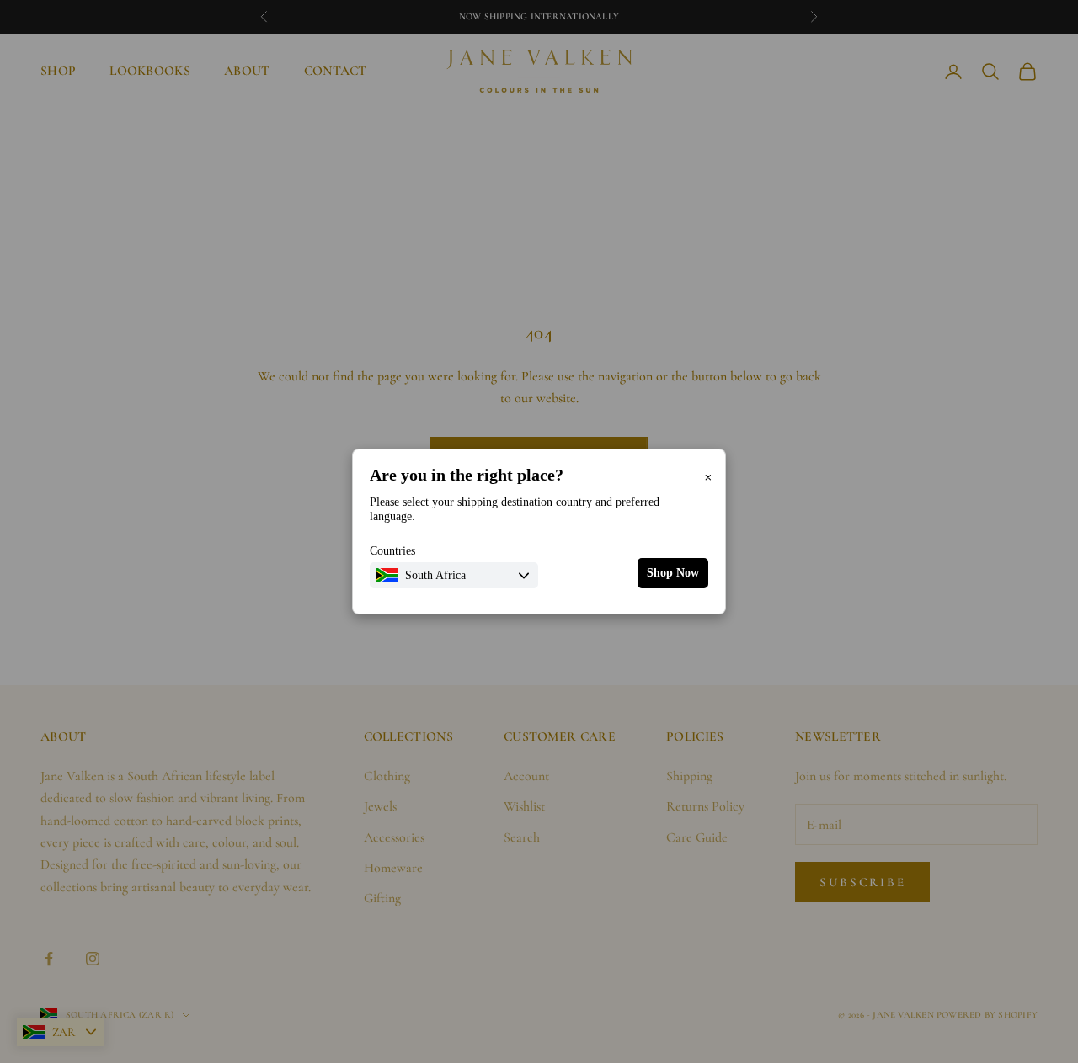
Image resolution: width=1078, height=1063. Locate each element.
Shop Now (673, 572)
